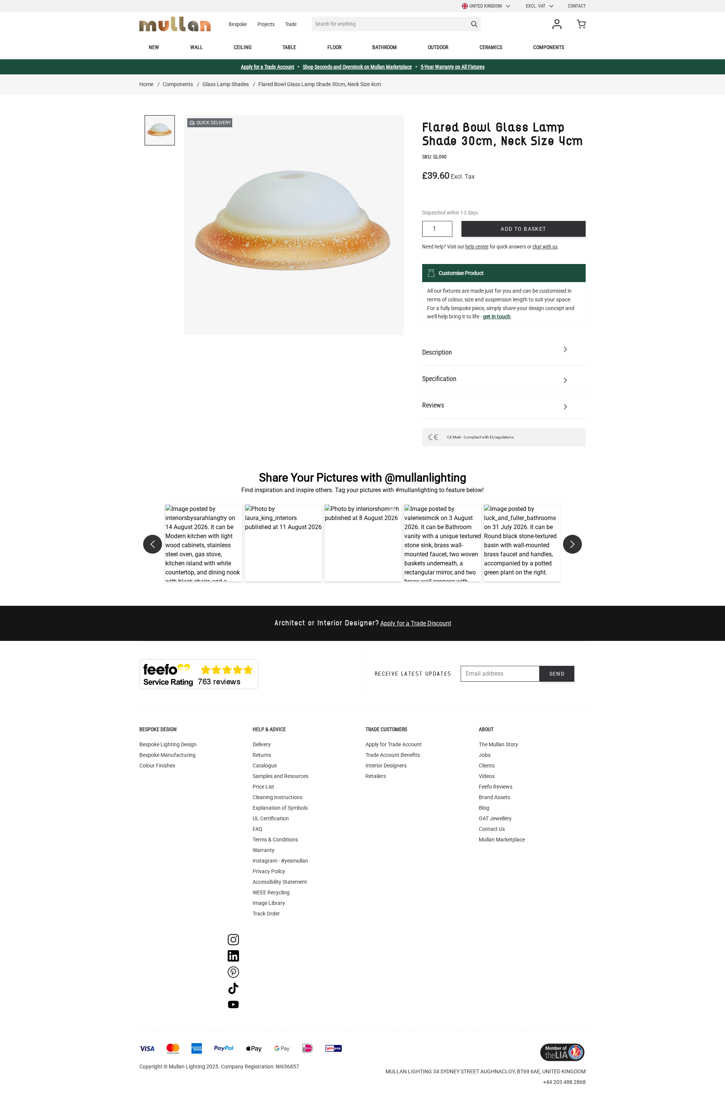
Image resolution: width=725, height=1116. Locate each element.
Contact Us (492, 829)
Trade (291, 24)
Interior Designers (386, 766)
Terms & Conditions (275, 840)
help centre (477, 247)
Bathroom (384, 47)
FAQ (257, 829)
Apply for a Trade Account (267, 67)
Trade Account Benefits (393, 755)
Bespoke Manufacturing (167, 755)
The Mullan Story (498, 744)
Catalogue (265, 766)
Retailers (376, 776)
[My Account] (558, 24)
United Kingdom (485, 6)
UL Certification (271, 818)
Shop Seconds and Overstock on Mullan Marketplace (357, 67)
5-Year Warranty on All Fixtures (452, 67)
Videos (487, 776)
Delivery (262, 744)
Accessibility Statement (280, 882)
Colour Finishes (157, 766)
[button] (203, 543)
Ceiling (242, 47)
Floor (334, 47)
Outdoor (438, 47)
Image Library (269, 903)
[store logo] (175, 24)
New (154, 47)
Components (548, 47)
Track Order (266, 914)
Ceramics (491, 47)
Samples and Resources (281, 776)
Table (289, 47)
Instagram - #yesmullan (280, 861)
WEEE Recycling (271, 892)
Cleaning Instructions (277, 797)
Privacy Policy (269, 871)
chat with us (544, 247)
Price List (263, 787)
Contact (577, 6)
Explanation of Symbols (280, 808)
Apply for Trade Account (394, 744)
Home (146, 84)
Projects (266, 24)
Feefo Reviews (495, 787)
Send (557, 674)
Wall (196, 47)
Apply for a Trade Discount (415, 623)
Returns (262, 755)
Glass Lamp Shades (225, 84)
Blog (484, 808)
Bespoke (238, 24)
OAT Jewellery (495, 818)
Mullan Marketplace (502, 840)
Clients (487, 766)
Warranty (264, 850)
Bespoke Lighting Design (168, 744)
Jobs (485, 755)
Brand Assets (494, 797)
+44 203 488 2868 (564, 1082)
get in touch (497, 316)
